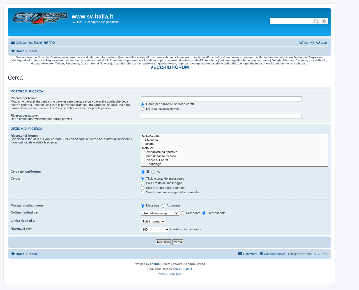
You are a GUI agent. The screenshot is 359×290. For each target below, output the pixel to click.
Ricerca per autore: (25, 115)
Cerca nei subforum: (26, 171)
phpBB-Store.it (182, 268)
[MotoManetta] (234, 136)
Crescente (192, 213)
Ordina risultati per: (25, 212)
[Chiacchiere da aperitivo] (234, 152)
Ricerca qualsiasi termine (162, 108)
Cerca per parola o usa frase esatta (170, 104)
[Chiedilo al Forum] (234, 160)
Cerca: (15, 178)
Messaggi (152, 205)
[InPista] (234, 144)
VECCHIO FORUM (169, 67)
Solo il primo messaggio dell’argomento (172, 192)
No (158, 171)
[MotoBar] (234, 148)
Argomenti (173, 205)
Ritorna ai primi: (22, 228)
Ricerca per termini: (25, 98)
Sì (147, 171)
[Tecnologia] (234, 164)
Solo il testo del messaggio (163, 183)
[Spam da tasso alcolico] (234, 156)
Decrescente (216, 213)
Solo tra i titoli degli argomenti (165, 187)
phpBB (154, 263)
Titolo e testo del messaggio (164, 178)
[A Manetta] (234, 140)
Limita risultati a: (23, 220)
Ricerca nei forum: (24, 135)
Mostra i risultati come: (28, 205)
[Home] (40, 22)
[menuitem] (49, 42)
